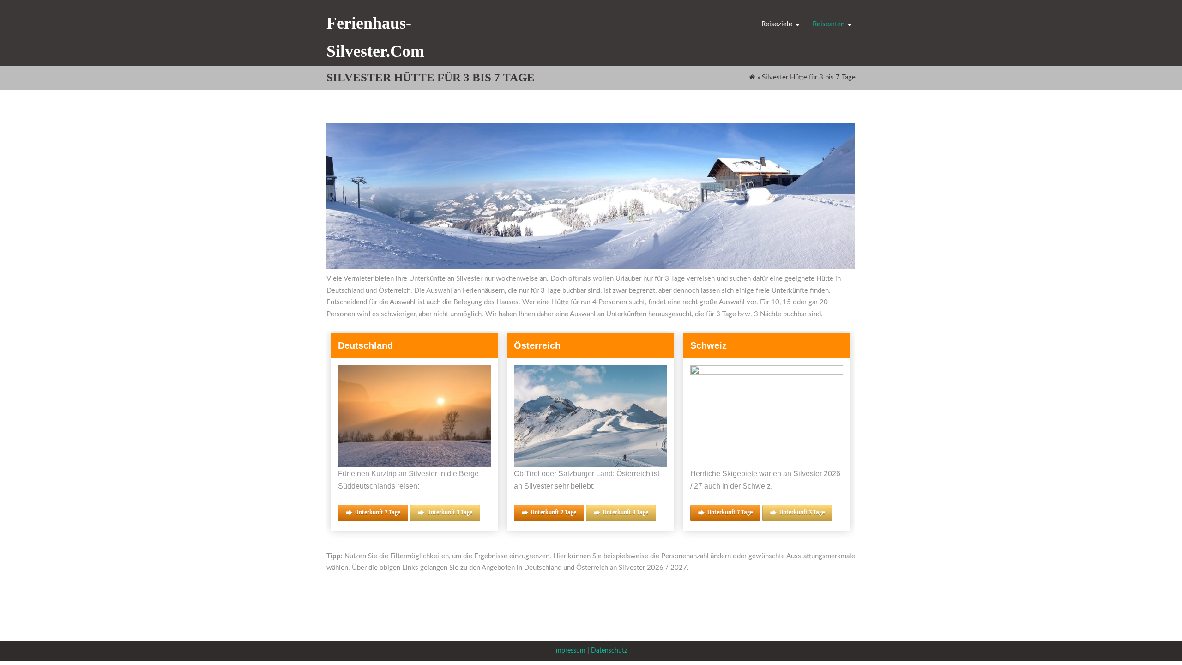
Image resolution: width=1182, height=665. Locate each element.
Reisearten (828, 24)
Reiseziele (776, 24)
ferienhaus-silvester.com (375, 37)
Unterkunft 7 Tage (377, 512)
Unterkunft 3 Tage (449, 512)
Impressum (569, 650)
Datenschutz (609, 650)
